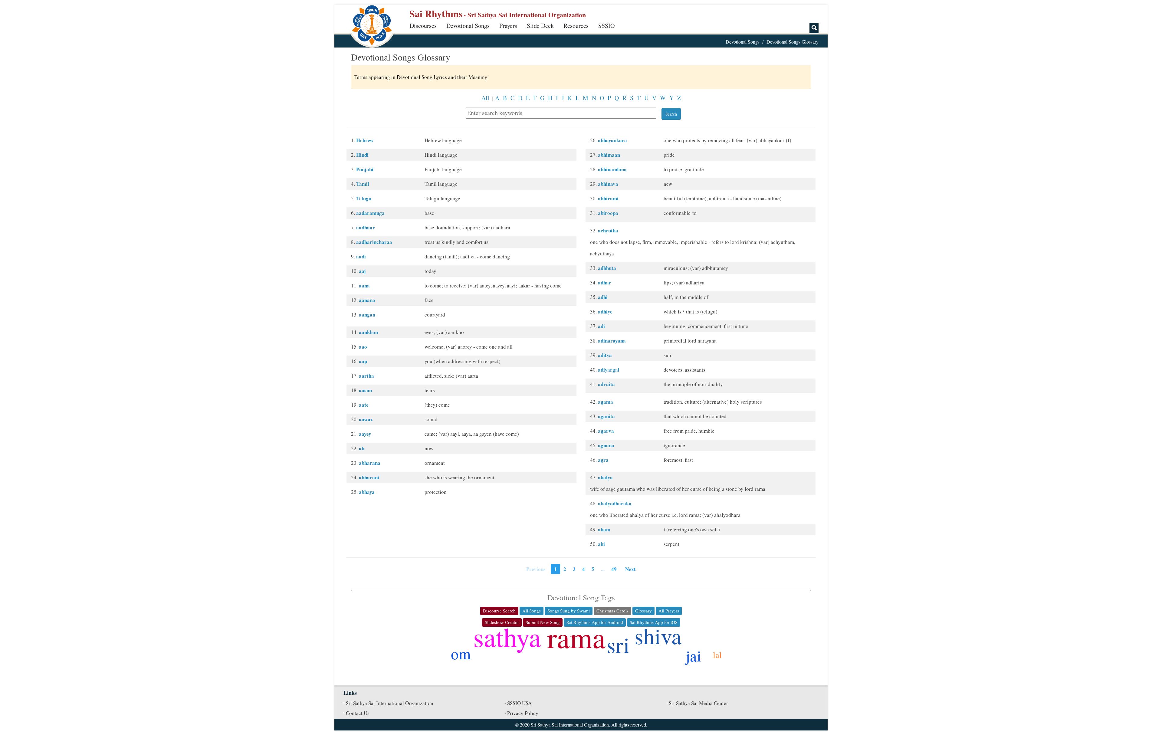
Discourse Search (499, 611)
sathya (507, 637)
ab (361, 448)
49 (614, 569)
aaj (362, 271)
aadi (361, 256)
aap (363, 361)
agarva (606, 431)
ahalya (605, 477)
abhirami (608, 198)
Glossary (643, 611)
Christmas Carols (612, 611)
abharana (369, 463)
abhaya (367, 492)
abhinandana (612, 169)
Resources (576, 25)
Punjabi (364, 169)
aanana (367, 300)
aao (363, 346)
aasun (365, 390)
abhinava (608, 184)
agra (603, 460)
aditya (605, 355)
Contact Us (357, 713)
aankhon (368, 332)
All (485, 98)
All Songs (531, 611)
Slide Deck (540, 25)
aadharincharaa (374, 242)
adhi (603, 297)
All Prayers (668, 611)
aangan (367, 314)
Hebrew (364, 140)
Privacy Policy (522, 713)
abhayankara (612, 140)
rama (576, 637)
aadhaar (365, 227)
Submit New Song (543, 622)
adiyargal (608, 369)
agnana (606, 445)
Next (630, 569)
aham (604, 529)
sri (618, 644)
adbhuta (607, 268)
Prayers (508, 25)
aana (364, 285)
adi (601, 326)
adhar (604, 282)
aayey (365, 434)
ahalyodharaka (615, 503)
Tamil (362, 184)
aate (364, 405)
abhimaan (609, 155)
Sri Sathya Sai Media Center (698, 703)
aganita (606, 416)
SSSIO (606, 25)
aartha (366, 375)
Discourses (423, 25)
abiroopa (608, 213)
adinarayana (612, 340)
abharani (369, 477)
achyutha (608, 230)
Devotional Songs (468, 25)
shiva (658, 636)
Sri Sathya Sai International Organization (389, 703)
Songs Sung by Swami (568, 611)
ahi (601, 544)
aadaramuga (370, 213)
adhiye (605, 311)
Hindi (362, 155)
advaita (606, 384)
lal (717, 655)
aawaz (366, 419)
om (461, 653)
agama (605, 401)
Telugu (363, 198)
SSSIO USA (519, 703)
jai (693, 655)
